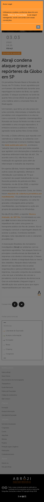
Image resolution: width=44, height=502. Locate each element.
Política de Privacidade (17, 15)
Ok (38, 27)
